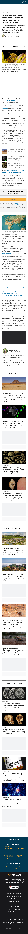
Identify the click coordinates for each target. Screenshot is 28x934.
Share (5, 46)
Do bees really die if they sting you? (12, 295)
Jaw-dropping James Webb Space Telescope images (8, 856)
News (18, 36)
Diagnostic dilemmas (8, 848)
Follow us (16, 46)
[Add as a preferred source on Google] (14, 887)
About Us (14, 898)
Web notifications (14, 911)
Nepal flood (11, 5)
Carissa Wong (10, 35)
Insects (8, 12)
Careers (14, 914)
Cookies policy (14, 906)
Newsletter (23, 46)
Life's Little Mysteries (8, 846)
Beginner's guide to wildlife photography (20, 867)
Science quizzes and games (8, 866)
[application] (14, 337)
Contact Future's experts (14, 896)
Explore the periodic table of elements (8, 859)
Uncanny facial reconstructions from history (20, 859)
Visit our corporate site (16, 882)
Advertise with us (14, 909)
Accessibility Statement (14, 893)
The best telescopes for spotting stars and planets (8, 869)
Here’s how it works (12, 40)
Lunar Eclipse (21, 5)
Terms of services (15, 203)
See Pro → (18, 1)
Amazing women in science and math (20, 856)
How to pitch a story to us (14, 919)
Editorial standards (14, 917)
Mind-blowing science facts (20, 868)
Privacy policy (14, 904)
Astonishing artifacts (20, 848)
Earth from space (20, 846)
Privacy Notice (17, 204)
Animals (3, 12)
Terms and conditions (14, 901)
